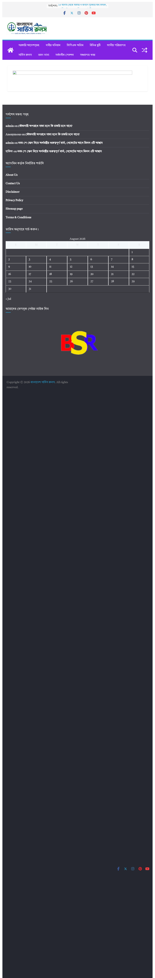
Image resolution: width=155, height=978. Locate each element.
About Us (12, 175)
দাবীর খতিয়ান (53, 45)
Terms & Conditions (18, 217)
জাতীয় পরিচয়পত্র (116, 45)
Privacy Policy (14, 200)
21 (112, 274)
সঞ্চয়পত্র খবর (87, 55)
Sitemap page (14, 208)
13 (91, 266)
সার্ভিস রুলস (25, 55)
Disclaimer (13, 191)
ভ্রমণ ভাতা (43, 55)
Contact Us (13, 183)
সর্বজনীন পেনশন (65, 55)
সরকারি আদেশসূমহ (29, 45)
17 (30, 274)
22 (133, 274)
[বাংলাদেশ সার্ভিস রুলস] (10, 50)
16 (9, 274)
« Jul (8, 299)
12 (71, 266)
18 (50, 274)
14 (112, 266)
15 (133, 266)
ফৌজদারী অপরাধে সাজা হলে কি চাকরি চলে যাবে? (45, 126)
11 (50, 266)
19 (71, 274)
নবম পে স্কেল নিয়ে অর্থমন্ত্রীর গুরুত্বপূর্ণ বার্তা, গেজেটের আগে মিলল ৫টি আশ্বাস (60, 143)
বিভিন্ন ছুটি (95, 45)
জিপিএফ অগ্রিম (75, 45)
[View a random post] (144, 50)
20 (91, 274)
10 (30, 266)
